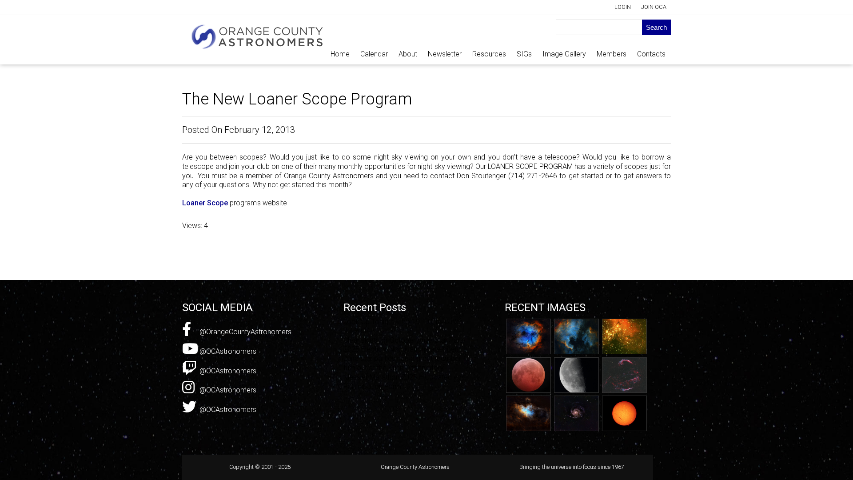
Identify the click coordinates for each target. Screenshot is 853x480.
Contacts (651, 54)
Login (622, 7)
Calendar (374, 54)
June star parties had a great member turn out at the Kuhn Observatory (402, 363)
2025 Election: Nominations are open (400, 349)
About (408, 54)
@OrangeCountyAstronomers (244, 332)
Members (611, 54)
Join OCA (653, 7)
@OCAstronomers (227, 351)
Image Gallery (564, 54)
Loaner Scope (205, 203)
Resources (489, 54)
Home (340, 54)
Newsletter (445, 54)
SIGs (524, 54)
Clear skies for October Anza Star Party (404, 340)
